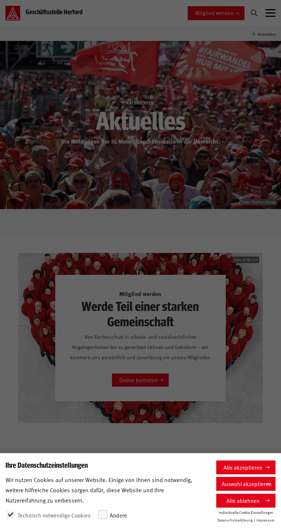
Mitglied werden (214, 12)
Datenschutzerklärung (234, 520)
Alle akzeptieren (243, 467)
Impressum (265, 520)
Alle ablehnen (242, 500)
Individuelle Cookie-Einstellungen (246, 512)
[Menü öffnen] (270, 13)
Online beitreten (138, 380)
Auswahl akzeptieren (246, 484)
